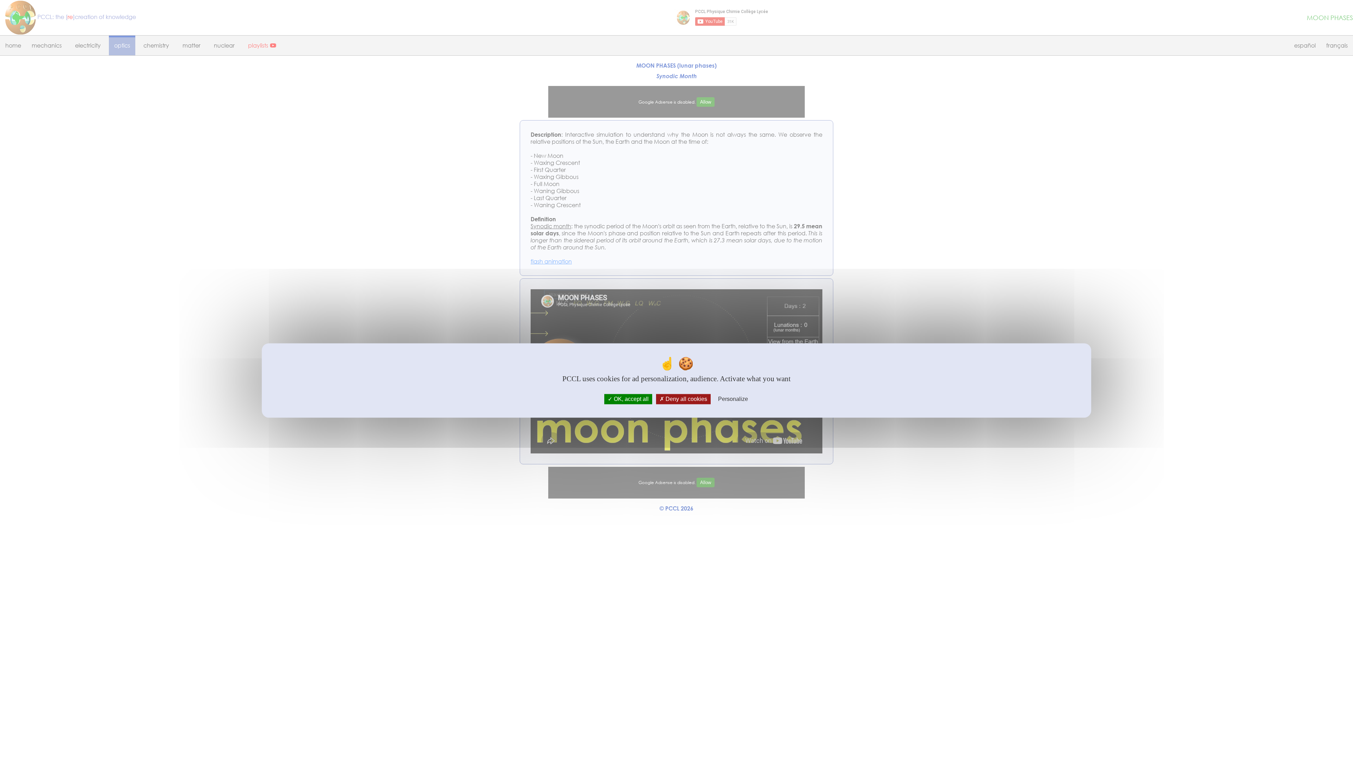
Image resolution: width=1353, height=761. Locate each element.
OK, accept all (630, 399)
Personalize (733, 399)
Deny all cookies (685, 399)
